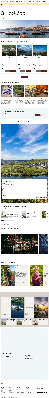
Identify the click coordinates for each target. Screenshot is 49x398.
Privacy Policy (13, 397)
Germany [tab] (5, 224)
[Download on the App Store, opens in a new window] (39, 392)
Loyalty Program (3, 392)
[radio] (25, 356)
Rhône (34, 62)
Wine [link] (11, 6)
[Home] (5, 1)
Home (1, 6)
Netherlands (24, 60)
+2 (13, 65)
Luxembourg (9, 184)
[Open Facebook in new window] (43, 384)
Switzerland (28, 60)
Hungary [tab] (11, 224)
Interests (9, 6)
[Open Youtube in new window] (47, 384)
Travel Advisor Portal (11, 392)
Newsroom (2, 391)
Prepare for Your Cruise (27, 388)
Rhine (18, 62)
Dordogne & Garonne (5, 62)
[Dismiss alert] (47, 4)
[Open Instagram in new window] (42, 384)
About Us (2, 388)
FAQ (9, 391)
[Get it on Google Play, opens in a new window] (44, 392)
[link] (25, 1)
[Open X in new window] (45, 384)
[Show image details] (2, 253)
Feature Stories (18, 388)
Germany (21, 60)
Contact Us (10, 389)
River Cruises (4, 6)
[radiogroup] (34, 356)
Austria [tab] (14, 224)
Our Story (2, 389)
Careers (2, 390)
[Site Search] (33, 1)
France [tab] (2, 224)
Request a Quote (11, 388)
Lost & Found (10, 390)
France (3, 60)
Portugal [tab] (8, 224)
